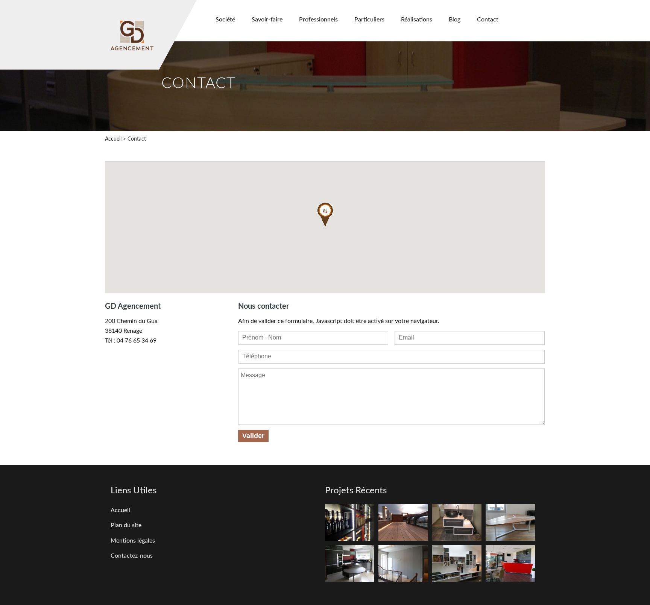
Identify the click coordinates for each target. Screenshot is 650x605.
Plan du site (126, 525)
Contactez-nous (132, 556)
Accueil (113, 139)
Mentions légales (133, 541)
